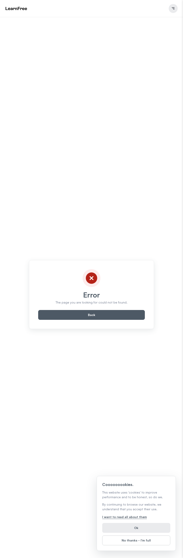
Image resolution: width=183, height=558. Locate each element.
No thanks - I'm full (136, 540)
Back (91, 315)
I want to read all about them (124, 517)
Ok (136, 528)
